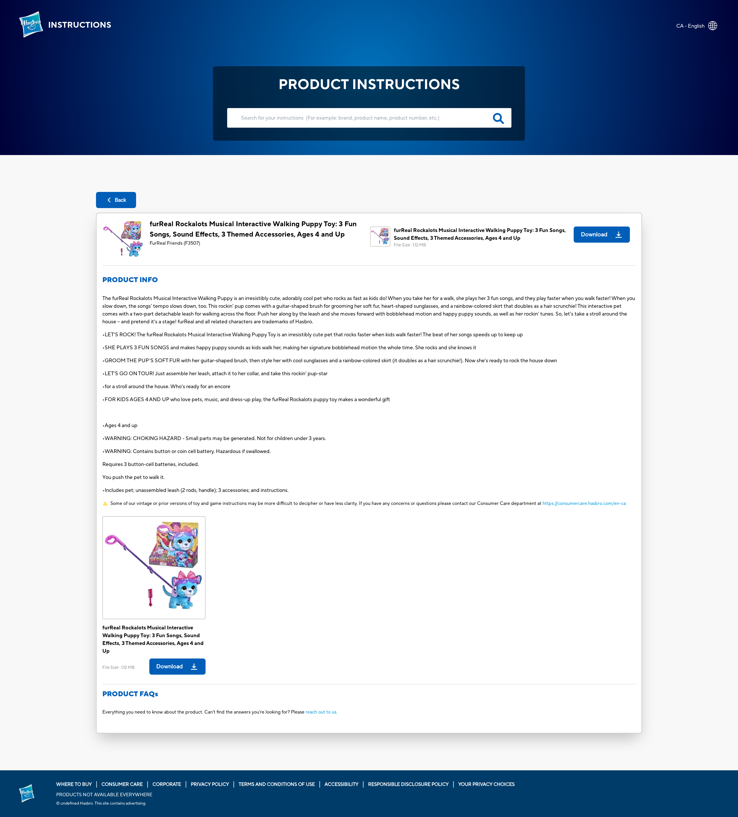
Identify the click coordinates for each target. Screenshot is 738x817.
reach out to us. (322, 712)
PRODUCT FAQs (130, 694)
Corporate (167, 784)
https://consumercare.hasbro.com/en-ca (584, 503)
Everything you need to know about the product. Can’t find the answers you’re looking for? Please (204, 712)
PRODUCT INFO (130, 280)
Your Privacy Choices (486, 784)
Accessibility (341, 784)
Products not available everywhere (104, 795)
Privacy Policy (210, 784)
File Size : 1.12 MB (410, 245)
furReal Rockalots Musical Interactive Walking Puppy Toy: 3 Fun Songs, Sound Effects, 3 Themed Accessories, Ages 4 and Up (253, 229)
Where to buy (74, 784)
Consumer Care (122, 784)
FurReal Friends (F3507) (175, 243)
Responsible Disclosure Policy (408, 784)
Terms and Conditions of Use (277, 784)
